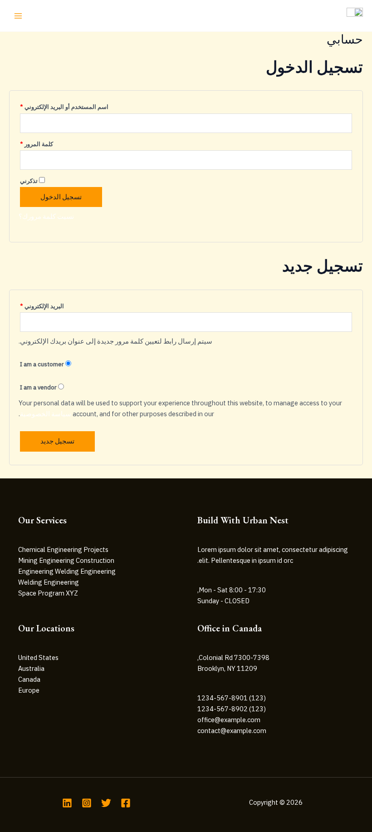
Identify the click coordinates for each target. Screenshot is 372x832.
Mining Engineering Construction (66, 560)
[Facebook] (126, 803)
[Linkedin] (67, 803)
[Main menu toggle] (18, 15)
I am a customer (42, 364)
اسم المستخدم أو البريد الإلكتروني (64, 106)
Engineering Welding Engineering (67, 571)
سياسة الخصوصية (45, 413)
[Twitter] (106, 803)
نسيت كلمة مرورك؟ (46, 216)
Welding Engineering (48, 582)
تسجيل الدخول (61, 196)
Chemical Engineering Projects (63, 549)
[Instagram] (87, 803)
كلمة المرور (36, 143)
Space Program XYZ (48, 593)
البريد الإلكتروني (42, 305)
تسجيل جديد (57, 441)
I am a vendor (39, 387)
